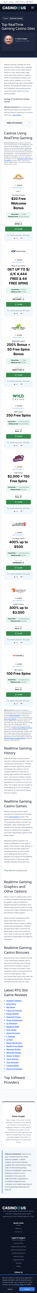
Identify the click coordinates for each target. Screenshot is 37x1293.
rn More (18, 115)
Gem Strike (11, 1030)
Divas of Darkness (14, 1020)
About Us (18, 1228)
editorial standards (14, 715)
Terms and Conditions (10, 719)
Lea (14, 115)
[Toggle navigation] (32, 8)
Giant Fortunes (13, 1033)
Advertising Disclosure (18, 1250)
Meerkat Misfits (13, 1049)
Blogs (18, 1266)
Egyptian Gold (12, 1026)
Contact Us (18, 1232)
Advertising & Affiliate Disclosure (22, 728)
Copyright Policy (18, 1260)
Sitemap (18, 1263)
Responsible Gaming (18, 1246)
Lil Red (9, 1039)
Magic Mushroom (14, 1043)
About (5, 2)
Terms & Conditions (18, 1240)
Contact (11, 2)
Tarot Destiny (12, 1059)
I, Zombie (10, 1036)
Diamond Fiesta (13, 1017)
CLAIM (19, 229)
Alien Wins (11, 1004)
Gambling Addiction (18, 1253)
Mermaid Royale (13, 1052)
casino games (14, 817)
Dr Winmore (11, 1023)
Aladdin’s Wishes (14, 1000)
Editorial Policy (20, 2)
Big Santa (10, 1007)
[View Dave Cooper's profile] (9, 40)
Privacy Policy (18, 1243)
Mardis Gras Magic (14, 1046)
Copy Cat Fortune (14, 1010)
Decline (10, 1289)
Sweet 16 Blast (13, 1056)
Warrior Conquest (14, 1069)
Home (6, 18)
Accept (27, 1289)
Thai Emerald (12, 1062)
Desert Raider (12, 1013)
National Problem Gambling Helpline (14, 738)
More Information (17, 187)
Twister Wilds (12, 1065)
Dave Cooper (18, 1116)
